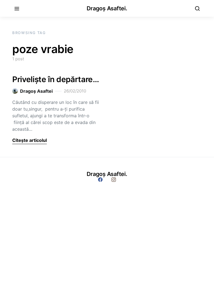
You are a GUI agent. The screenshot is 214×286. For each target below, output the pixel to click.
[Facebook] (100, 179)
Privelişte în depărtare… (55, 79)
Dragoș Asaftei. (107, 8)
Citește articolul (29, 140)
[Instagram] (114, 179)
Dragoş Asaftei (36, 91)
